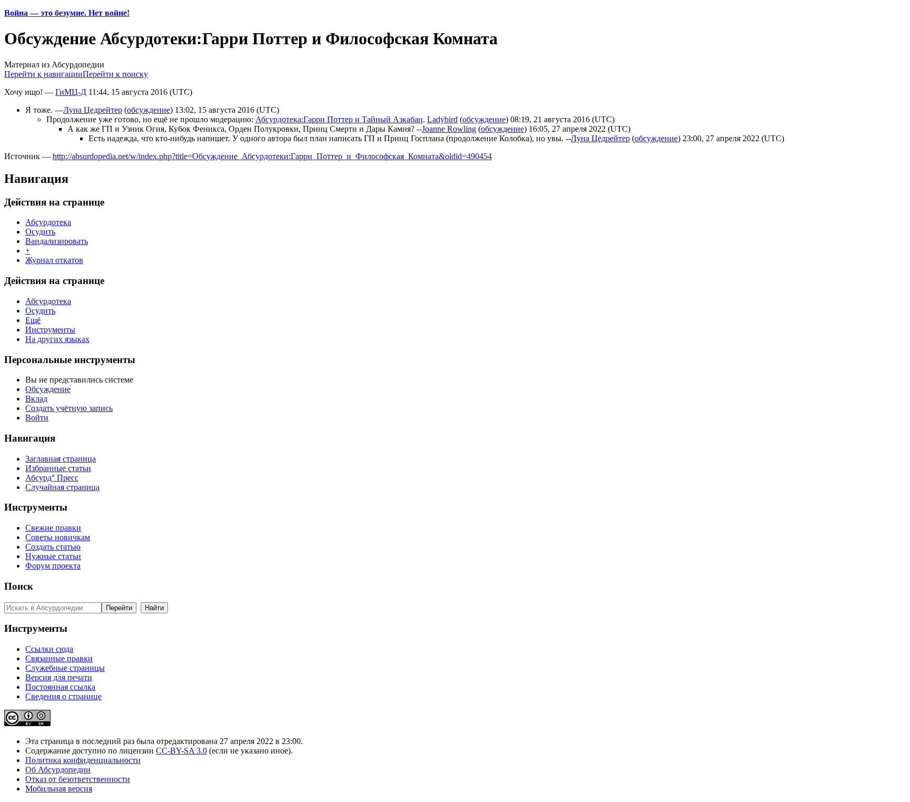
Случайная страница (62, 487)
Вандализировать (56, 241)
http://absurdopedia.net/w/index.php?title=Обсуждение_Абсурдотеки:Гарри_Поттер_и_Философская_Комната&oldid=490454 (272, 156)
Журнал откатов (54, 260)
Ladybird (442, 119)
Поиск (18, 586)
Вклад (36, 398)
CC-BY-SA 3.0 (181, 750)
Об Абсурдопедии (58, 769)
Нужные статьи (53, 556)
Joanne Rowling (449, 128)
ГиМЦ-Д (70, 91)
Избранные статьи (58, 468)
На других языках (57, 339)
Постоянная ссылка (60, 686)
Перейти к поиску (115, 74)
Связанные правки (59, 658)
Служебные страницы (65, 667)
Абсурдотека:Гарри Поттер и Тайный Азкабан (339, 119)
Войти (36, 417)
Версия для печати (58, 677)
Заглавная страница (60, 458)
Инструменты (50, 329)
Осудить (40, 231)
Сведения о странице (63, 696)
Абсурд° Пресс (51, 477)
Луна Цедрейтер (92, 109)
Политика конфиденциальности (83, 760)
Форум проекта (53, 565)
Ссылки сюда (49, 648)
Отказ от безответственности (77, 779)
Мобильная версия (58, 788)
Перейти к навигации (43, 74)
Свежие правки (53, 527)
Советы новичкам (57, 537)
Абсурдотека (48, 222)
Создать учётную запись (69, 408)
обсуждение (148, 109)
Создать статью (53, 546)
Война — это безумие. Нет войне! (67, 12)
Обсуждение (48, 389)
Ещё (33, 320)
